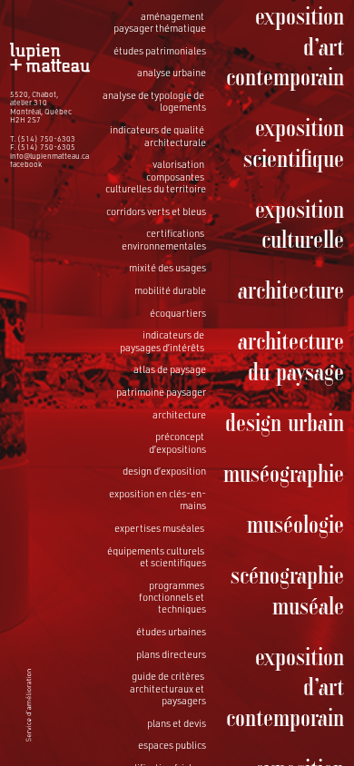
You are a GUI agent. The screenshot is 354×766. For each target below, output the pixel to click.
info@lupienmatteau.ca (49, 156)
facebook (26, 164)
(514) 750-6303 (46, 138)
